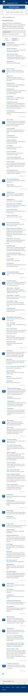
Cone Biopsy (9, 145)
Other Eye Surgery (11, 462)
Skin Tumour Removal (11, 560)
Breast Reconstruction (11, 102)
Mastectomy (10, 397)
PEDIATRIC (14, 39)
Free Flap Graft (10, 263)
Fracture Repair (10, 259)
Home (3, 17)
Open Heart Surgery (11, 439)
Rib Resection (10, 516)
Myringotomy (10, 408)
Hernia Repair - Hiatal (12, 301)
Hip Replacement (11, 308)
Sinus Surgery (9, 544)
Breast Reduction (10, 111)
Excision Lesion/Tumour (12, 215)
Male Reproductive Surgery (13, 388)
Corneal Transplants (11, 151)
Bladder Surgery (10, 83)
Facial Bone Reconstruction (12, 222)
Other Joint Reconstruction (13, 470)
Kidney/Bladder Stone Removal (14, 317)
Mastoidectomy (11, 401)
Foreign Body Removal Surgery (13, 253)
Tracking (17, 687)
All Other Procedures (12, 48)
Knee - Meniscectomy (11, 328)
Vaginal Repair (10, 628)
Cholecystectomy (10, 135)
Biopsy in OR (9, 76)
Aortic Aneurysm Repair (12, 54)
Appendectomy (10, 61)
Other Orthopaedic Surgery (13, 474)
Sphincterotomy (10, 564)
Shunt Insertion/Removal (12, 535)
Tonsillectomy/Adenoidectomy (13, 600)
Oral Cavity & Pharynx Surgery (14, 445)
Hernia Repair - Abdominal (13, 288)
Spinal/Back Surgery (11, 571)
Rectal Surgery (10, 510)
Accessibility (23, 687)
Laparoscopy (9, 350)
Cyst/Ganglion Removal (12, 170)
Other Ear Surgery (11, 452)
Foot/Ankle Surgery (11, 246)
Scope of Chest (9, 524)
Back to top (22, 65)
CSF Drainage (9, 119)
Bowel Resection (10, 89)
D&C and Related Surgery (13, 179)
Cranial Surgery (10, 161)
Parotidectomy (10, 494)
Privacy (12, 687)
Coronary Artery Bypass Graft (13, 157)
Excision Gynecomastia (11, 209)
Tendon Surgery (10, 583)
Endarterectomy (10, 192)
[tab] (6, 39)
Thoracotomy (9, 589)
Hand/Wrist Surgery (11, 280)
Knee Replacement (11, 341)
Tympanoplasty (10, 606)
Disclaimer (8, 687)
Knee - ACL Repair (10, 323)
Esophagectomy (10, 199)
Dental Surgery (10, 185)
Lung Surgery (9, 381)
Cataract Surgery (10, 128)
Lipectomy (8, 376)
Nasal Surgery (10, 420)
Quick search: (7, 32)
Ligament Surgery (10, 371)
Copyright (4, 689)
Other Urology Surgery (12, 484)
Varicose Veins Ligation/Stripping (14, 636)
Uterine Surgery (10, 617)
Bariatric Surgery (10, 68)
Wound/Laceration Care (13, 663)
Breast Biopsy (9, 96)
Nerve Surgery (10, 427)
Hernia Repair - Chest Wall (13, 295)
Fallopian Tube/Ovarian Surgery (14, 228)
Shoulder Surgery (10, 529)
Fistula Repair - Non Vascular (13, 238)
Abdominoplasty (10, 42)
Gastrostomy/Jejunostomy (13, 272)
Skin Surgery (9, 551)
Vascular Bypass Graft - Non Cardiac (15, 643)
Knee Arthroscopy (10, 336)
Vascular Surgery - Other (13, 649)
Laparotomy (9, 359)
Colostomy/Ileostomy (11, 140)
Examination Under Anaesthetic (14, 203)
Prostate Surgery (10, 500)
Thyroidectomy (10, 595)
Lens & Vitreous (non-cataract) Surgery (15, 366)
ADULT (6, 39)
